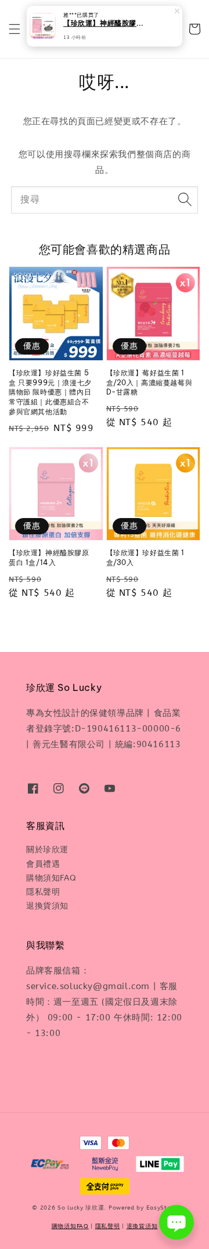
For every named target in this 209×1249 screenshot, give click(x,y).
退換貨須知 (47, 906)
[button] (14, 29)
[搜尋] (184, 199)
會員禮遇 (43, 864)
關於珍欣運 (47, 850)
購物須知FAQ (51, 878)
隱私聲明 (43, 892)
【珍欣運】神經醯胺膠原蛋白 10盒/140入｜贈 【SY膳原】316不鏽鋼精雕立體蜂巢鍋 (105, 24)
